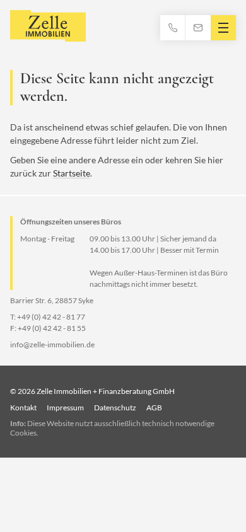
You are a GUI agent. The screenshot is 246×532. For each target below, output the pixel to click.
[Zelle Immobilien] (48, 27)
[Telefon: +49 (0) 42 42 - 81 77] (172, 27)
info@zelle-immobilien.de (52, 344)
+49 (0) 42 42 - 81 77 (51, 316)
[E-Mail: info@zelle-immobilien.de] (198, 27)
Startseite (71, 173)
